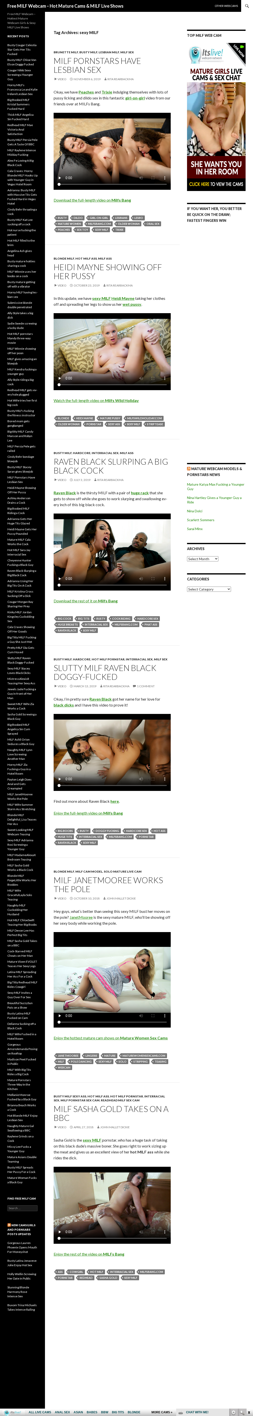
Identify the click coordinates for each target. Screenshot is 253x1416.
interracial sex (96, 624)
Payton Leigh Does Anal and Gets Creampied (19, 784)
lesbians (121, 217)
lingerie (91, 1055)
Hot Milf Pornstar (108, 659)
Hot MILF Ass (86, 258)
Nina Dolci (194, 511)
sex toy (82, 229)
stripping (140, 1061)
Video (62, 79)
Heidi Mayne (84, 418)
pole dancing (81, 1061)
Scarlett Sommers (200, 520)
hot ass (160, 830)
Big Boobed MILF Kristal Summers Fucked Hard (18, 104)
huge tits (65, 836)
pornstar (93, 424)
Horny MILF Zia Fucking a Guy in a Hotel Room (19, 769)
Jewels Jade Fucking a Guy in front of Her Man (21, 693)
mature (110, 1055)
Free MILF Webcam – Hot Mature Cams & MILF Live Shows (65, 6)
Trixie (119, 229)
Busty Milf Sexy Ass (70, 1096)
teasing (161, 1061)
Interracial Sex (105, 453)
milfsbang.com (99, 223)
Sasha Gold (108, 1277)
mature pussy (110, 418)
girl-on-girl (99, 217)
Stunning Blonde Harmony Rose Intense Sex (18, 1291)
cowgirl (76, 1271)
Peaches (64, 229)
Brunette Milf (66, 52)
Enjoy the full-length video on (88, 813)
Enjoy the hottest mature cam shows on (111, 1037)
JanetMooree (81, 917)
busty (62, 217)
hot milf (96, 1271)
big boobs (65, 830)
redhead (86, 1277)
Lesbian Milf (109, 52)
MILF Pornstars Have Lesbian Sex (97, 65)
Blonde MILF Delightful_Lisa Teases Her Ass (22, 819)
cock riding (121, 618)
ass (60, 1271)
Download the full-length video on (92, 200)
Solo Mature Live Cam (123, 871)
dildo (78, 217)
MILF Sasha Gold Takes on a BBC (111, 1113)
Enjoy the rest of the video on (89, 1254)
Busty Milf (88, 52)
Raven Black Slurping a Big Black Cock (111, 466)
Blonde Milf (64, 258)
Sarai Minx (195, 529)
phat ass (151, 624)
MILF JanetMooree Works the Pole (108, 884)
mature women (69, 223)
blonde (63, 418)
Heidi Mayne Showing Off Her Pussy (108, 271)
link (249, 1339)
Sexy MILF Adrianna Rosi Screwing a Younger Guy (20, 844)
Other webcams (226, 5)
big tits (83, 618)
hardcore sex (147, 618)
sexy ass (114, 424)
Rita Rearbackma (120, 79)
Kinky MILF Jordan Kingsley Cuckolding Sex (20, 616)
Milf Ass (105, 258)
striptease (155, 424)
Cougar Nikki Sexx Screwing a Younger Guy (20, 74)
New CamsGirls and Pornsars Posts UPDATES (21, 1230)
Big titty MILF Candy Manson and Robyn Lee (20, 436)
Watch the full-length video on (96, 400)
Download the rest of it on (86, 600)
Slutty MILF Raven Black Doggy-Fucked (105, 672)
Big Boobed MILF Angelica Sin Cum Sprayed (18, 729)
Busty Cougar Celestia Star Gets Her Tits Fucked (22, 49)
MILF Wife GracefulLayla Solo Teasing (19, 895)
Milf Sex (127, 52)
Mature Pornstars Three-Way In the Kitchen (19, 1084)
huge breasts (68, 624)
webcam (64, 1067)
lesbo (138, 217)
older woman (129, 223)
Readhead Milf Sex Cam (120, 1100)
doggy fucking (107, 830)
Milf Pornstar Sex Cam (80, 1100)
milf (61, 1061)
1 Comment (146, 686)
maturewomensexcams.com (144, 1055)
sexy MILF (101, 229)
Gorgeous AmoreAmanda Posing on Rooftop (22, 1049)
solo (122, 1061)
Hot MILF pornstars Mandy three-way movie (20, 338)
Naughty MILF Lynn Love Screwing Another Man (19, 754)
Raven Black (67, 630)
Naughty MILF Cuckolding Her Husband (17, 909)
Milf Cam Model (89, 871)
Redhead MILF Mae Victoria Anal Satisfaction (20, 129)
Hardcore (81, 453)
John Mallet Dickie (121, 898)
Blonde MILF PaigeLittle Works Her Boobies (21, 880)
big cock (64, 618)
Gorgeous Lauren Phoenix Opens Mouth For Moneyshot (22, 1247)
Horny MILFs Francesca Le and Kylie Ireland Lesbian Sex (22, 89)
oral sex (153, 223)
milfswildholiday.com (144, 418)
